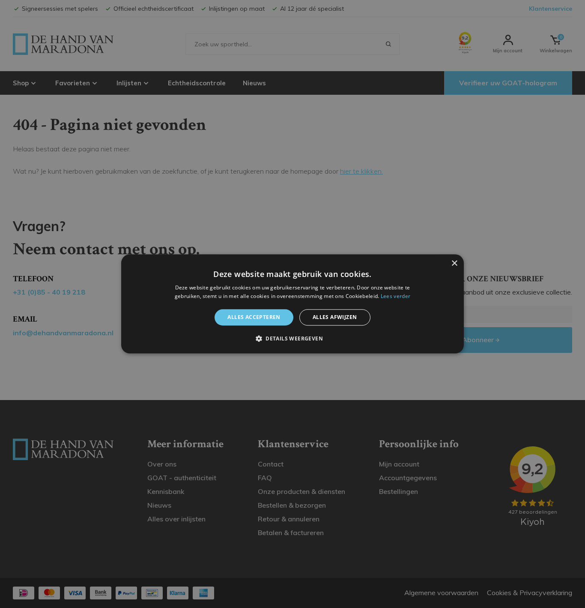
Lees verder (395, 296)
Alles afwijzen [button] (335, 317)
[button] (292, 338)
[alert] (292, 304)
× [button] (454, 263)
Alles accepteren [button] (253, 317)
